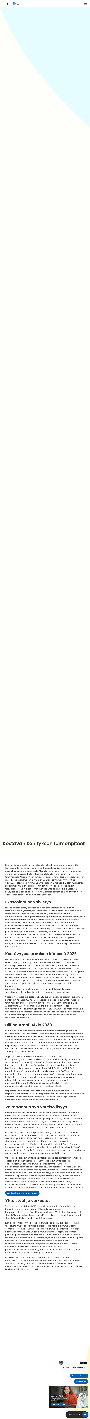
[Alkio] (12, 3)
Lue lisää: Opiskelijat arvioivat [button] (22, 1193)
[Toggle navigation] (85, 3)
